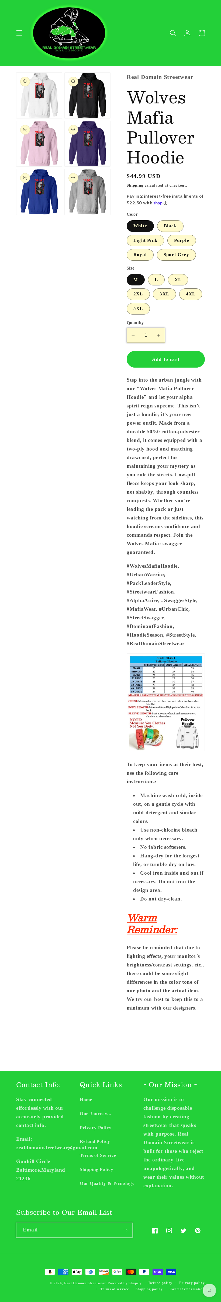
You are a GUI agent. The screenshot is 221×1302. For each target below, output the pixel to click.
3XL (164, 293)
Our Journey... (95, 1113)
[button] (19, 33)
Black (170, 225)
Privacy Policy (96, 1127)
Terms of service (114, 1289)
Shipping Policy (96, 1169)
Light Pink (145, 240)
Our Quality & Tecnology (107, 1183)
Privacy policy (192, 1283)
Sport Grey (176, 254)
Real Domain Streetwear (85, 1283)
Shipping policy (149, 1289)
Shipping (135, 185)
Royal (140, 254)
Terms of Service (98, 1155)
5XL (138, 308)
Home (86, 1099)
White (140, 225)
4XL (191, 293)
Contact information (187, 1289)
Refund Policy (95, 1141)
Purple (181, 240)
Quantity (135, 322)
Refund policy (160, 1283)
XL (178, 279)
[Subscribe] (125, 1230)
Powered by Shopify (125, 1283)
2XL (138, 293)
